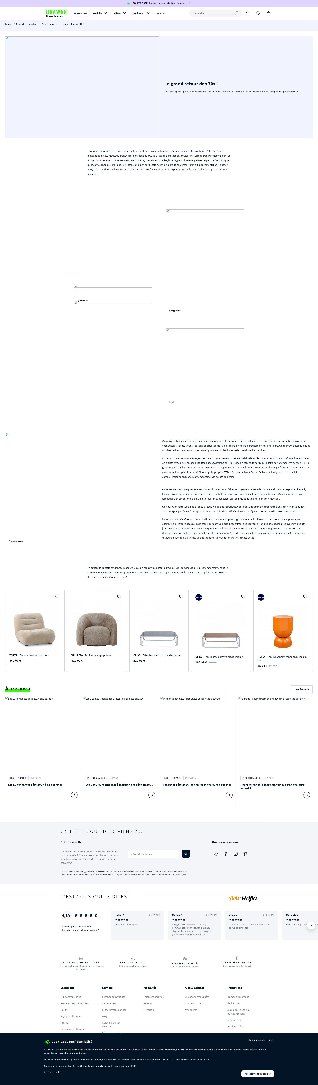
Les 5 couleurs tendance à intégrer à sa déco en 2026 (119, 784)
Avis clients (191, 1009)
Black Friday (233, 1003)
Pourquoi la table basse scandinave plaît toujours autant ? (272, 786)
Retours (148, 1003)
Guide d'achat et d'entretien (111, 1024)
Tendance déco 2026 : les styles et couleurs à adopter (197, 784)
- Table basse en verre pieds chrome (157, 655)
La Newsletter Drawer (72, 1029)
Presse (64, 1022)
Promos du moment (238, 996)
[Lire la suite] (74, 795)
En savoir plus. (180, 874)
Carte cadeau (109, 1003)
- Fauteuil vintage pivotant (91, 655)
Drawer (8, 24)
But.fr (64, 1009)
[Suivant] (311, 925)
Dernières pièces (236, 1026)
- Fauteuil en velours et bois (29, 655)
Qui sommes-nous (71, 996)
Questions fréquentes (197, 996)
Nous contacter (193, 1003)
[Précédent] (118, 925)
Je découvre (302, 689)
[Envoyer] (186, 854)
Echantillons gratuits (113, 996)
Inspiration (138, 13)
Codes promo (234, 1020)
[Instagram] (235, 854)
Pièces (117, 13)
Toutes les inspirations (27, 24)
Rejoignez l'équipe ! (71, 1016)
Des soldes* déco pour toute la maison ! (239, 1011)
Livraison (149, 1009)
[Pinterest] (245, 854)
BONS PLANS (80, 13)
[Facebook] (226, 854)
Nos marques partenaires (75, 1003)
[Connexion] (247, 13)
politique (125, 1066)
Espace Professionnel (114, 1009)
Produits (97, 13)
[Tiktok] (216, 854)
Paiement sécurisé (154, 996)
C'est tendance (49, 24)
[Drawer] (56, 13)
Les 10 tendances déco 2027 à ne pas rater (35, 784)
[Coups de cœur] (258, 13)
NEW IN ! (161, 13)
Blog (104, 1016)
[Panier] (268, 13)
